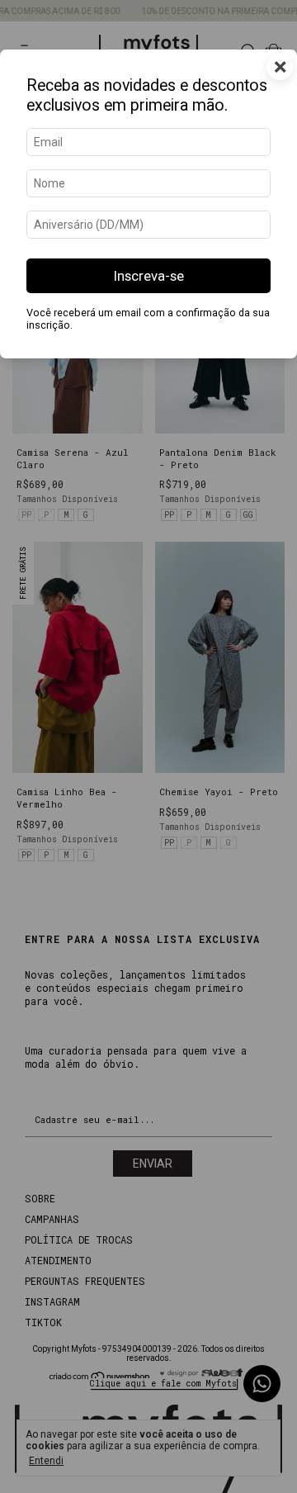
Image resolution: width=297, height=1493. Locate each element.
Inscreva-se (149, 276)
